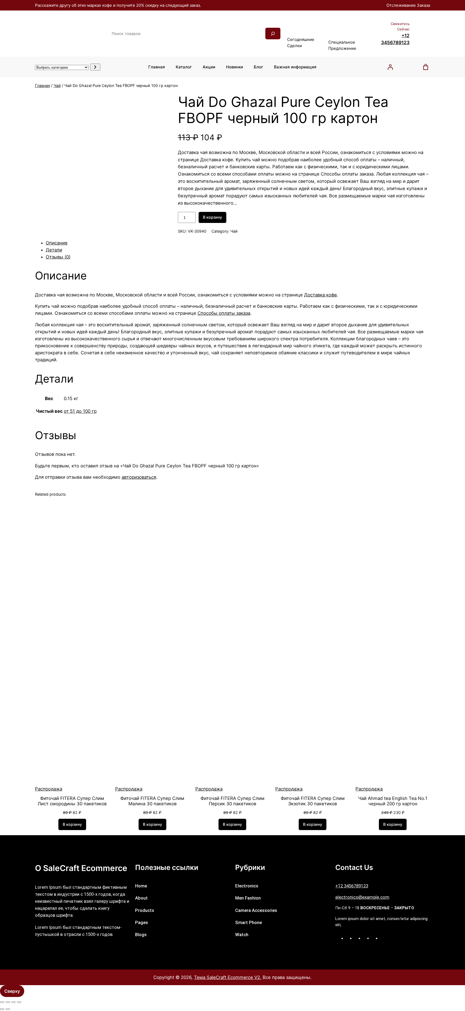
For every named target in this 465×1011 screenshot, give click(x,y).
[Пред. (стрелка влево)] (2, 1009)
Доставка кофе (320, 295)
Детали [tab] (54, 250)
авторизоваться (139, 477)
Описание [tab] (57, 243)
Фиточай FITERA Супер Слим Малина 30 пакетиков (152, 801)
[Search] (272, 33)
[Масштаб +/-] (2, 1002)
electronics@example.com (362, 897)
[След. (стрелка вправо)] (8, 1009)
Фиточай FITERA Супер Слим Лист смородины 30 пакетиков (72, 801)
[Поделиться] (13, 1002)
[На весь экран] (8, 1002)
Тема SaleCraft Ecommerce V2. (227, 977)
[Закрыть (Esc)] (19, 1002)
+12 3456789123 (351, 885)
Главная (42, 85)
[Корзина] (425, 67)
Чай (57, 85)
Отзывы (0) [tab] (58, 257)
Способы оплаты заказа (224, 313)
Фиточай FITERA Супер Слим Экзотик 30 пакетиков (313, 801)
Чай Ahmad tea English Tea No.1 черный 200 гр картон (392, 801)
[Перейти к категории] (95, 67)
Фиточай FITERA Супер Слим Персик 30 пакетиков (232, 801)
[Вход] (390, 67)
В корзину (212, 217)
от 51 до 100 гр (80, 411)
